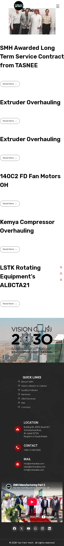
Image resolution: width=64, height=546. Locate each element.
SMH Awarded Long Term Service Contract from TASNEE (32, 56)
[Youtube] (28, 528)
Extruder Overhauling (30, 102)
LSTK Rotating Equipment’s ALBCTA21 (20, 276)
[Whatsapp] (35, 528)
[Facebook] (14, 528)
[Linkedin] (49, 528)
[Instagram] (42, 528)
